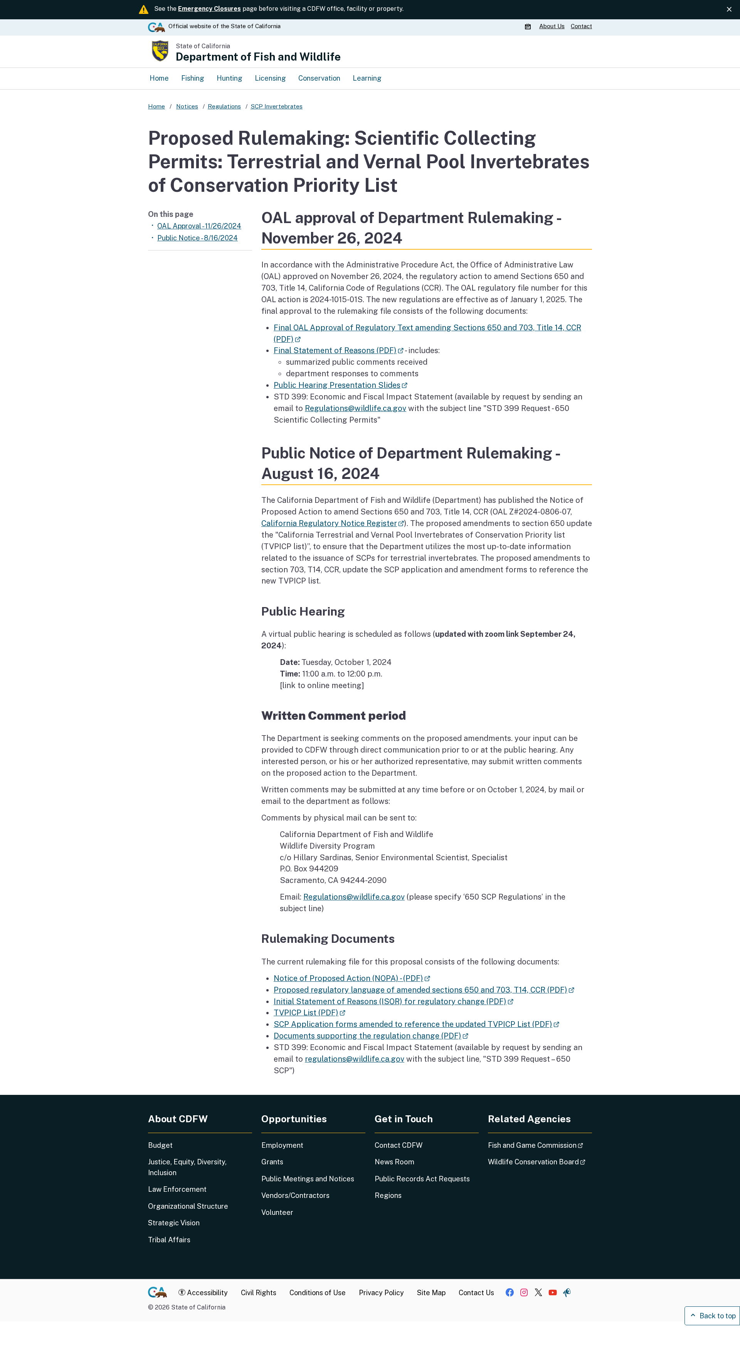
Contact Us (476, 1293)
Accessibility (206, 1293)
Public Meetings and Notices (307, 1179)
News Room (394, 1162)
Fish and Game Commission (540, 1145)
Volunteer (277, 1212)
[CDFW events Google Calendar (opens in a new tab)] (529, 26)
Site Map (431, 1293)
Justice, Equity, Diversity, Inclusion (187, 1167)
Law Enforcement (177, 1189)
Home (159, 78)
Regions (388, 1195)
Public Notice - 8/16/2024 (197, 238)
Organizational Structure (188, 1206)
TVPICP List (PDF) (309, 1012)
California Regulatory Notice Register (332, 523)
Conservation (319, 78)
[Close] (729, 9)
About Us (552, 26)
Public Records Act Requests (422, 1179)
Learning (367, 78)
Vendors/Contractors (295, 1195)
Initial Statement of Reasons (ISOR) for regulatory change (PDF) (393, 1001)
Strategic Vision (174, 1223)
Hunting (229, 78)
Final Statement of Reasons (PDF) (339, 350)
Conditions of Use (317, 1293)
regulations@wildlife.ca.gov (354, 1058)
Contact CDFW (398, 1145)
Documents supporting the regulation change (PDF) (371, 1035)
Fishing (192, 78)
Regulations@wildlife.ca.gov (355, 408)
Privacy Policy (381, 1293)
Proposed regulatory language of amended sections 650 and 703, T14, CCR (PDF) (424, 989)
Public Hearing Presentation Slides (340, 385)
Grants (272, 1162)
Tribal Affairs (169, 1240)
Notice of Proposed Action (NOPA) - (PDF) (352, 978)
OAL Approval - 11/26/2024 (199, 226)
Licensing (270, 78)
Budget (160, 1145)
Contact (581, 26)
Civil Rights (258, 1293)
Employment (282, 1145)
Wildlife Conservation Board (540, 1161)
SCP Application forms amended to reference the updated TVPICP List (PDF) (416, 1024)
